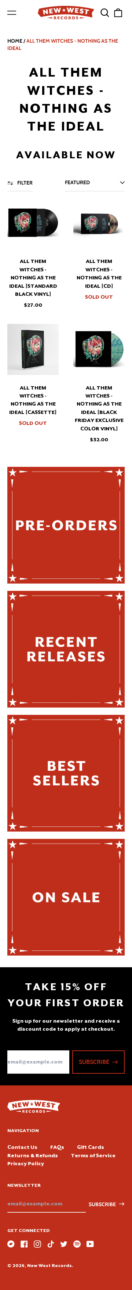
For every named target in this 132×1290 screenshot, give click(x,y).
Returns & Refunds (32, 1155)
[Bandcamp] (11, 1244)
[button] (104, 12)
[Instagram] (37, 1244)
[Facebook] (24, 1244)
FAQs (57, 1147)
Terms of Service (93, 1155)
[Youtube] (90, 1244)
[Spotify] (77, 1244)
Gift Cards (90, 1147)
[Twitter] (63, 1244)
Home (14, 41)
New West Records (49, 1265)
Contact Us (22, 1147)
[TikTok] (50, 1244)
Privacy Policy (25, 1163)
